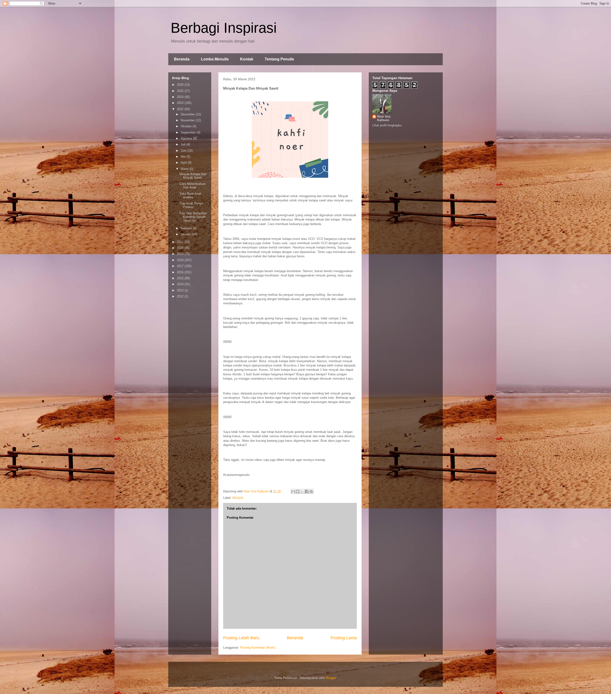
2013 (180, 290)
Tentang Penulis (279, 59)
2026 (180, 84)
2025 (180, 91)
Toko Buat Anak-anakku (190, 195)
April (184, 162)
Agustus (187, 138)
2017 (180, 266)
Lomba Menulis (215, 59)
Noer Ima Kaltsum (383, 118)
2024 (180, 97)
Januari (186, 234)
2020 (180, 248)
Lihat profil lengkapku (387, 125)
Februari (187, 228)
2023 (180, 103)
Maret (185, 169)
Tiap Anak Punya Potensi (191, 205)
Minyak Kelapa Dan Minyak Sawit (192, 176)
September (189, 132)
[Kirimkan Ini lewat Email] (293, 491)
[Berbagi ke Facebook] (306, 491)
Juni (184, 150)
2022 (180, 109)
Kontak (246, 59)
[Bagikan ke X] (302, 491)
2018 (180, 260)
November (188, 120)
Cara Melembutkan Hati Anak (192, 185)
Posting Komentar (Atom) (257, 647)
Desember (188, 114)
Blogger (331, 678)
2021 (180, 242)
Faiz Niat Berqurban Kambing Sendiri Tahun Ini (193, 216)
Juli (183, 144)
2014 (180, 284)
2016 (180, 272)
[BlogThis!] (297, 491)
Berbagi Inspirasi (224, 28)
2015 (180, 278)
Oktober (187, 126)
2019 (180, 254)
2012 (180, 296)
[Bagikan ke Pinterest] (311, 491)
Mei (184, 156)
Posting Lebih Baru (241, 637)
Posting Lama (344, 637)
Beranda (182, 59)
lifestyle (237, 498)
